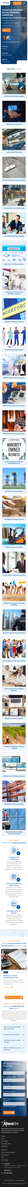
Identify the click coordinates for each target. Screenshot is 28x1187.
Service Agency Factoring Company (14, 661)
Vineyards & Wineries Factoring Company (14, 747)
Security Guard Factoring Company (14, 633)
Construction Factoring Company (14, 208)
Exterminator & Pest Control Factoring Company (14, 293)
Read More (6, 987)
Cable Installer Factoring (14, 152)
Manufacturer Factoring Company (14, 405)
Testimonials (5, 1155)
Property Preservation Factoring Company (14, 604)
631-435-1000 (8, 1173)
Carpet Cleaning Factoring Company (14, 180)
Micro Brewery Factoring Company (14, 433)
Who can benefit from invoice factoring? (12, 1048)
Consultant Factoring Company (14, 236)
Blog (2, 1157)
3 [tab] (15, 993)
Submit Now (7, 1112)
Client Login (4, 1160)
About (3, 1138)
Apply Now (17, 3)
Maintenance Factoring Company (14, 378)
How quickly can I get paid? (11, 1034)
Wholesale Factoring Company (14, 804)
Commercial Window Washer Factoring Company (14, 832)
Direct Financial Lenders (8, 1152)
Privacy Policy (20, 1180)
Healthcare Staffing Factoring (14, 322)
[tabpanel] (14, 969)
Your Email (6, 1084)
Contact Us (7, 1170)
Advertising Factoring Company (14, 96)
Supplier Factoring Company (14, 718)
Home (3, 1136)
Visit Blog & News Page (13, 997)
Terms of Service (9, 1180)
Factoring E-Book (6, 1143)
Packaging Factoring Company (14, 519)
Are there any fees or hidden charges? (12, 1041)
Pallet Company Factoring (14, 547)
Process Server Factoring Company (14, 575)
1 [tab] (12, 993)
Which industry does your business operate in (13, 1100)
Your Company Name (10, 1077)
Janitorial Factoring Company (14, 350)
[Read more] (14, 858)
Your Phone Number (9, 1092)
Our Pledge (4, 1141)
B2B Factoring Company (14, 124)
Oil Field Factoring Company (14, 491)
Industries (4, 1150)
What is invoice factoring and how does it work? (12, 1028)
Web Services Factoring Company (14, 776)
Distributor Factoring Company (14, 264)
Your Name (7, 1070)
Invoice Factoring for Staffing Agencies (14, 689)
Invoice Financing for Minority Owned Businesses (14, 462)
